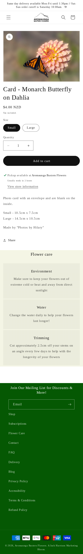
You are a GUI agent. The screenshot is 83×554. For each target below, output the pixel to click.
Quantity (8, 137)
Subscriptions (17, 423)
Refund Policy (18, 510)
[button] (8, 17)
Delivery (14, 462)
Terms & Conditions (22, 500)
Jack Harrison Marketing (63, 545)
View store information (22, 186)
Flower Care (17, 433)
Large (31, 127)
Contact (14, 442)
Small (12, 127)
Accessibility (17, 490)
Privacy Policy (18, 481)
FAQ (12, 452)
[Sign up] (69, 404)
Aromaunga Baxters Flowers (31, 545)
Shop (12, 414)
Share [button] (12, 240)
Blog (12, 471)
